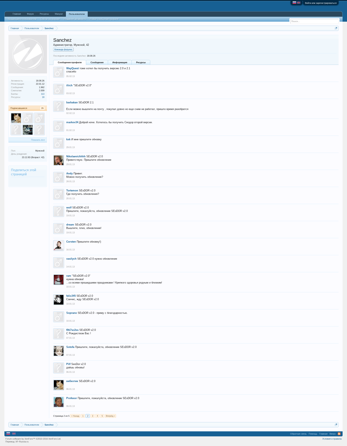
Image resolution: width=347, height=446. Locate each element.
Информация (119, 62)
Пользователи (77, 14)
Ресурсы (141, 62)
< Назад (75, 416)
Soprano (71, 312)
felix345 (71, 295)
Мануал (59, 14)
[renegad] (39, 129)
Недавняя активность (75, 19)
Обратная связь (298, 434)
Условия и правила (332, 439)
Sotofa (70, 346)
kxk (68, 139)
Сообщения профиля (70, 62)
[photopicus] (39, 118)
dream (70, 224)
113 (42, 94)
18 (43, 97)
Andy (69, 173)
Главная (17, 14)
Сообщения (97, 62)
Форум (30, 14)
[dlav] (16, 129)
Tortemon (72, 190)
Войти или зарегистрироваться (321, 3)
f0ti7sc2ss (72, 329)
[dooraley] (27, 118)
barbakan (72, 102)
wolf (68, 207)
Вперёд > (110, 416)
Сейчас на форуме (50, 19)
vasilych (71, 258)
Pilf (68, 364)
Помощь (313, 434)
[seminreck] (27, 129)
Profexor (71, 398)
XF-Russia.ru (22, 441)
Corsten (71, 241)
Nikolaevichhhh (76, 156)
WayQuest (72, 68)
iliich (69, 85)
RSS (339, 433)
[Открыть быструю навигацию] (336, 28)
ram (68, 275)
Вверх (333, 434)
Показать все (38, 140)
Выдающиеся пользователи (22, 19)
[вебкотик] (16, 118)
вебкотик (72, 381)
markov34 (72, 122)
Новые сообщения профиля (104, 19)
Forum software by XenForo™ (33, 439)
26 (42, 108)
